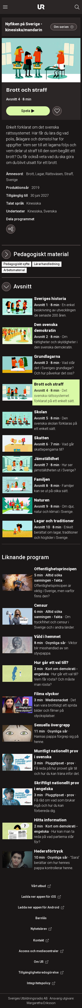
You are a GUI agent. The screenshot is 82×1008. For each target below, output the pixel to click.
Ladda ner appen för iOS (38, 896)
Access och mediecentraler (39, 951)
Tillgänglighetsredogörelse (39, 972)
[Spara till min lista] (57, 110)
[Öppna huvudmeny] (5, 7)
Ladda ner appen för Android (38, 907)
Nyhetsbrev (39, 928)
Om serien (61, 27)
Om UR (39, 961)
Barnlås (41, 918)
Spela (25, 111)
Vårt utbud (38, 886)
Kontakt (38, 940)
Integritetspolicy (38, 983)
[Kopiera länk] (10, 229)
